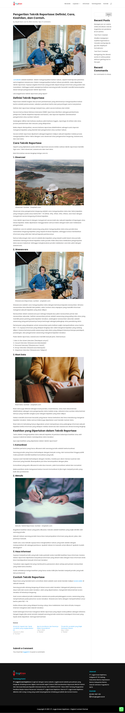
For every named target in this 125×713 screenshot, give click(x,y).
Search (109, 15)
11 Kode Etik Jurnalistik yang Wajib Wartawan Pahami (71, 627)
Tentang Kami (96, 4)
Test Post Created (101, 35)
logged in (26, 652)
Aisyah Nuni (19, 22)
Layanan (76, 4)
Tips (39, 22)
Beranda (67, 4)
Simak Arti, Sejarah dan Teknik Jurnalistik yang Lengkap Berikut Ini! (23, 628)
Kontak (105, 4)
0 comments (46, 22)
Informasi (86, 4)
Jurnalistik (17, 80)
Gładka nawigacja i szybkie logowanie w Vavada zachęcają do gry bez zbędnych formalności (102, 43)
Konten (35, 22)
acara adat (78, 581)
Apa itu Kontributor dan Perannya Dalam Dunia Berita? (47, 627)
